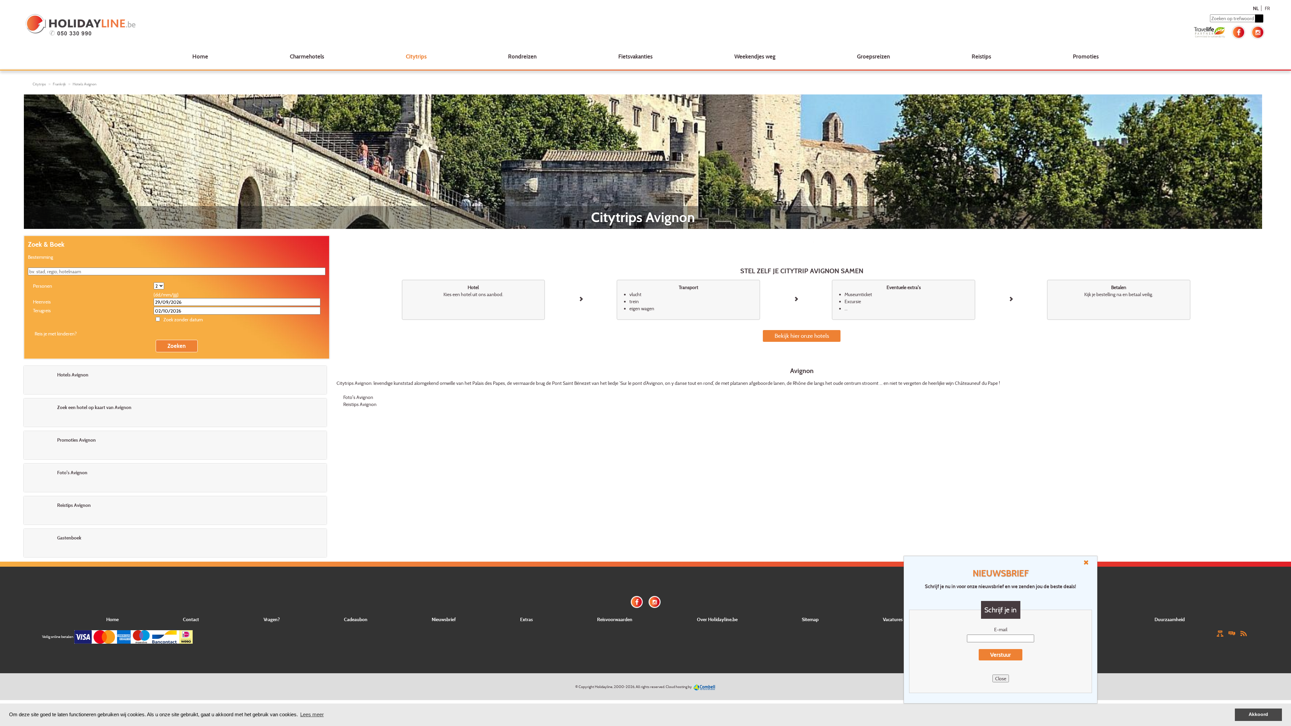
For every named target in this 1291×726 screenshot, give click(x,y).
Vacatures (893, 619)
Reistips (981, 56)
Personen (42, 286)
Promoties (1086, 56)
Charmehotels (307, 56)
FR (1267, 8)
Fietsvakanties (635, 56)
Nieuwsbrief (444, 619)
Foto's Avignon (358, 397)
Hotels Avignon (84, 84)
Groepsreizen (873, 56)
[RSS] (1243, 633)
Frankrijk (59, 84)
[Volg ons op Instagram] (1258, 31)
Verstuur (1000, 654)
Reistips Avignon (360, 404)
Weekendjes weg (755, 56)
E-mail (1000, 629)
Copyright (586, 686)
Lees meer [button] (312, 714)
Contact (191, 619)
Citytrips (416, 56)
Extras (526, 619)
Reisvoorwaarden (614, 619)
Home (200, 56)
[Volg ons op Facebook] (1238, 31)
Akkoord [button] (1258, 714)
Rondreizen (522, 56)
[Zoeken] (1259, 18)
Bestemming (40, 257)
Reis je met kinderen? (56, 333)
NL (1256, 8)
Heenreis (42, 302)
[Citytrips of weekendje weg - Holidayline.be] (280, 25)
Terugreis (42, 310)
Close (1000, 678)
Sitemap (810, 619)
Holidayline (604, 686)
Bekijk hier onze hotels (802, 335)
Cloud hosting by (679, 686)
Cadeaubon (355, 619)
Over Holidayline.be (717, 619)
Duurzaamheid (1170, 619)
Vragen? (272, 619)
